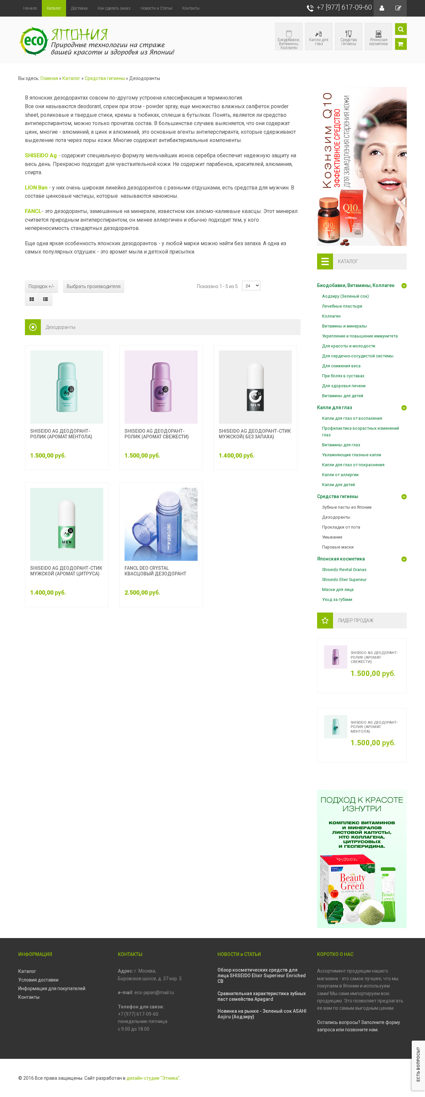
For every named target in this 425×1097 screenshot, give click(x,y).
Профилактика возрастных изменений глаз (360, 431)
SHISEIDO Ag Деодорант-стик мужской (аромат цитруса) (66, 570)
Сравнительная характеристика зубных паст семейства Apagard (261, 996)
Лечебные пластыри (342, 306)
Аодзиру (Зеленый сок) (345, 296)
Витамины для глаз (341, 444)
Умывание (332, 537)
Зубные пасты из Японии (347, 507)
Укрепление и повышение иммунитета (360, 335)
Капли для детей (338, 484)
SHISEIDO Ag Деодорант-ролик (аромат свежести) (157, 433)
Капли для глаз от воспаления (352, 418)
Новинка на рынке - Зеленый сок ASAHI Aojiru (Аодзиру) (261, 1013)
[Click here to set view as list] (45, 299)
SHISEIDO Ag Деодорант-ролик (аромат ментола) (61, 433)
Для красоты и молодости (348, 345)
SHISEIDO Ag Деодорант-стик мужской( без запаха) (255, 433)
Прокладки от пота (341, 527)
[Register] (398, 8)
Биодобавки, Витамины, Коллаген (289, 43)
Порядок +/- (41, 286)
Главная (49, 78)
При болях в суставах (343, 375)
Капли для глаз (318, 41)
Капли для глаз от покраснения (353, 464)
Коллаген (331, 316)
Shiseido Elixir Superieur (344, 579)
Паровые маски (338, 547)
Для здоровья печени (344, 385)
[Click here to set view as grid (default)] (32, 299)
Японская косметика (378, 41)
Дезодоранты (336, 517)
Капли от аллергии (340, 474)
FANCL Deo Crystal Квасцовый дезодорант (155, 570)
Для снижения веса (341, 365)
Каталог (71, 78)
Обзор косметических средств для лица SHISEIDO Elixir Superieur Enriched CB (261, 975)
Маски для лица (338, 589)
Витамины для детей (342, 395)
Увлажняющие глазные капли (351, 454)
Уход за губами (337, 599)
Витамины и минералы (344, 326)
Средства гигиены (348, 41)
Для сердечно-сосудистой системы (357, 355)
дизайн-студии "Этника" (153, 1078)
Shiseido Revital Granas (344, 569)
